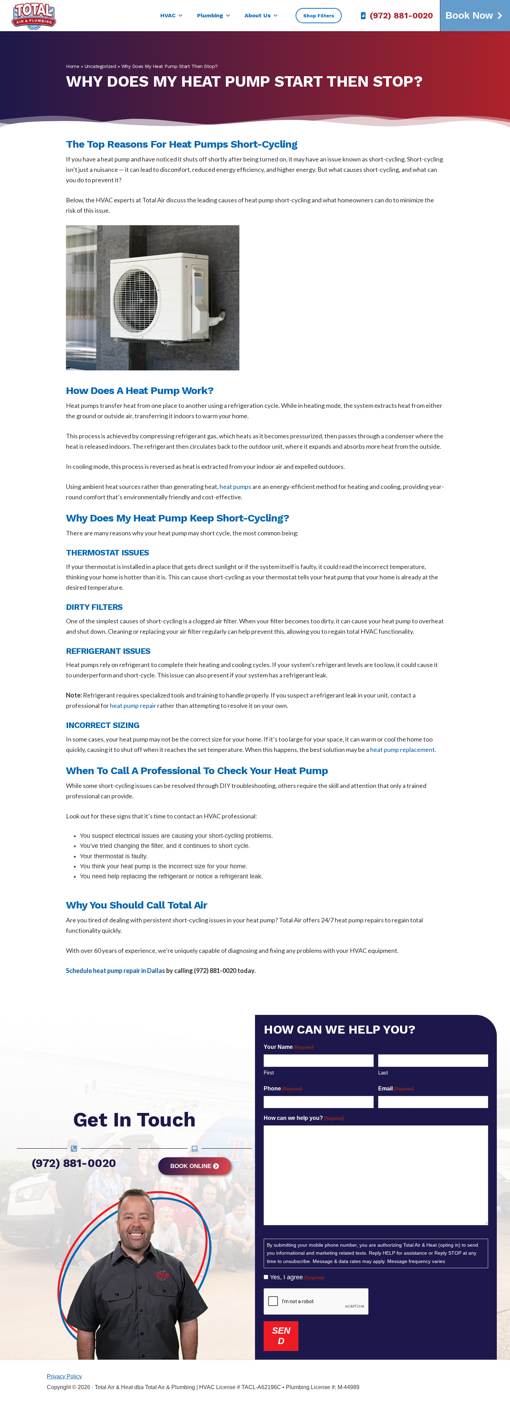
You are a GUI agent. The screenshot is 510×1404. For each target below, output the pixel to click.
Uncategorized (100, 66)
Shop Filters (318, 15)
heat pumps (235, 486)
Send (281, 1335)
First (269, 1073)
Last (383, 1073)
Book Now (469, 15)
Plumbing (210, 15)
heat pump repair (133, 705)
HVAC (168, 15)
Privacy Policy (64, 1376)
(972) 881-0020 (401, 15)
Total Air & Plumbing (38, 15)
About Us (258, 15)
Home (72, 66)
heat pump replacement (402, 749)
